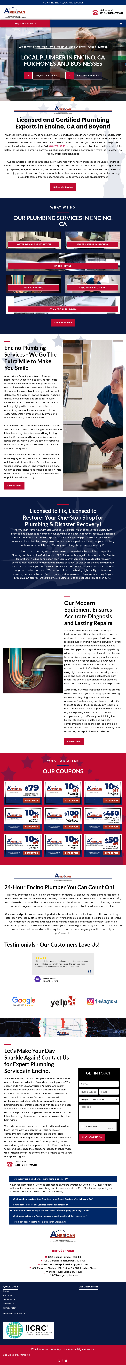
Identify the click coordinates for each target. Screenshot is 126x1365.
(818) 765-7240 (56, 146)
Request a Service (25, 23)
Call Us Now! (106, 10)
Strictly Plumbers (20, 1354)
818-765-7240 (111, 13)
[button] (121, 24)
